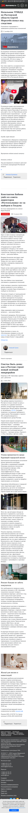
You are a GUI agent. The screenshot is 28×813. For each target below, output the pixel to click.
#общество (4, 340)
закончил (4, 335)
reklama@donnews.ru (7, 766)
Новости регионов (6, 735)
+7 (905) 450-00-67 (6, 765)
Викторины (20, 733)
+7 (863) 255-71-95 (6, 763)
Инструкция (16, 731)
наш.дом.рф (19, 711)
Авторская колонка (6, 734)
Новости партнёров (18, 734)
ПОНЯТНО (14, 810)
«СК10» (13, 410)
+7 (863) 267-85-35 (6, 772)
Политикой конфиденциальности (18, 807)
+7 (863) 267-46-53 (6, 773)
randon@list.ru (5, 775)
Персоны (3, 733)
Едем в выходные (6, 731)
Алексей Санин (13, 348)
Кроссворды (11, 733)
